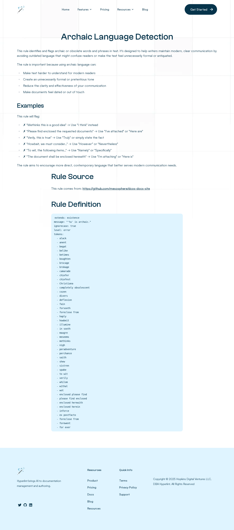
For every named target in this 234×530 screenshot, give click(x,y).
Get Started (198, 9)
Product (92, 480)
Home (65, 9)
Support (124, 494)
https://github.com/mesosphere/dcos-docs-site (116, 188)
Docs (90, 494)
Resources (94, 508)
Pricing (104, 9)
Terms (123, 480)
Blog (145, 9)
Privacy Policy (128, 487)
